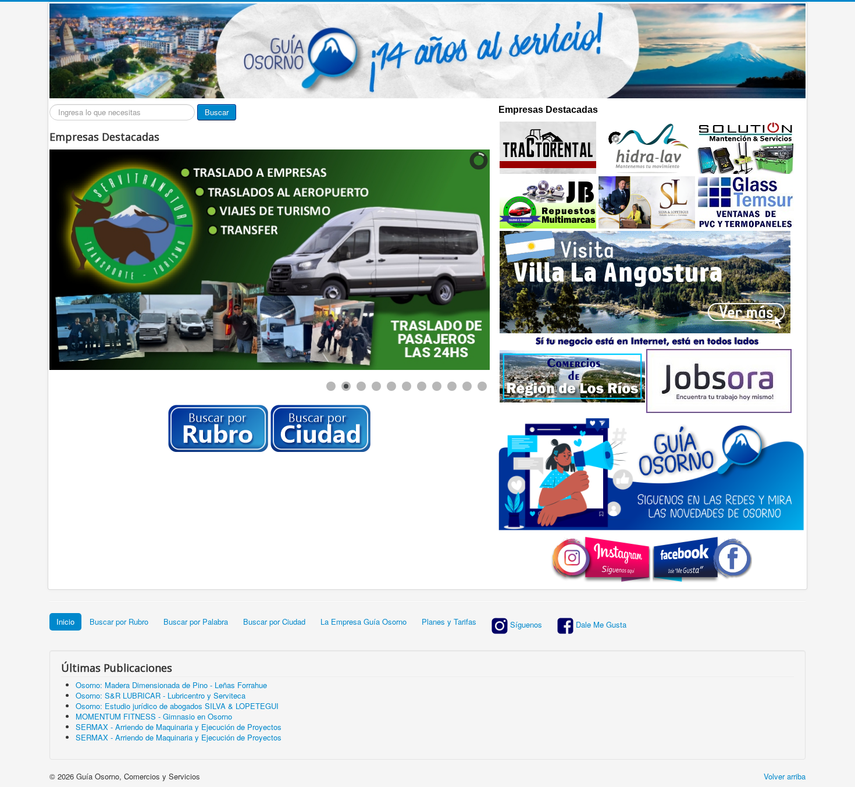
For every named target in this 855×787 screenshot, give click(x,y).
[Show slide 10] (467, 386)
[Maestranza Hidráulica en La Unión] (646, 146)
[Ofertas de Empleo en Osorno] (719, 379)
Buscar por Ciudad (274, 621)
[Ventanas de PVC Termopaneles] (745, 201)
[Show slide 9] (452, 386)
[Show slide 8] (436, 386)
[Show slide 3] (361, 386)
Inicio (65, 621)
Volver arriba (785, 776)
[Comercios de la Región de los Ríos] (572, 374)
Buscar (217, 111)
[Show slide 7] (421, 386)
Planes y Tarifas (449, 621)
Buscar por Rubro (119, 621)
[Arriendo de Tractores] (548, 146)
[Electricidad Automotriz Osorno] (745, 146)
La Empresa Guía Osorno (363, 621)
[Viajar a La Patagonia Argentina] (645, 281)
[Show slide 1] (331, 386)
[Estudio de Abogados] (646, 201)
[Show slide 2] (346, 386)
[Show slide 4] (376, 386)
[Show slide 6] (406, 386)
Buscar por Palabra (195, 621)
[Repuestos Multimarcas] (548, 201)
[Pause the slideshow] (454, 260)
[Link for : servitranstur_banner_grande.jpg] (269, 259)
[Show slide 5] (391, 386)
